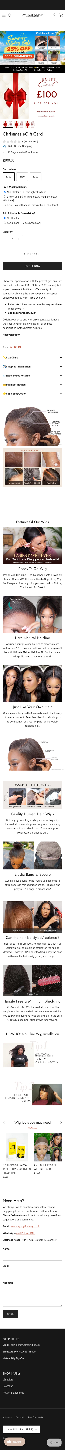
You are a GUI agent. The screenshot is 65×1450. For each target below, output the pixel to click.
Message (8, 1282)
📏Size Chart (10, 357)
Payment (8, 1385)
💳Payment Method (14, 384)
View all (32, 1128)
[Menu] (4, 15)
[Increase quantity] (20, 239)
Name (6, 1248)
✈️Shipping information (17, 366)
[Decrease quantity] (6, 239)
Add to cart (32, 254)
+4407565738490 (25, 1233)
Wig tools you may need (32, 1122)
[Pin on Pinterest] (19, 347)
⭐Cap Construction (14, 393)
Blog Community (35, 1417)
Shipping (8, 1379)
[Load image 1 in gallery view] (32, 96)
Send (10, 1314)
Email (6, 1265)
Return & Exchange (13, 1392)
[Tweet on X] (11, 347)
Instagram (7, 1417)
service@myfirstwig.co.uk (25, 1226)
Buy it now (32, 265)
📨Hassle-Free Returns (16, 375)
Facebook (19, 1417)
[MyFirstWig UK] (32, 15)
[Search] (11, 15)
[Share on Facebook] (15, 347)
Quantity (8, 231)
